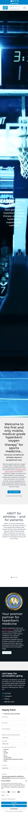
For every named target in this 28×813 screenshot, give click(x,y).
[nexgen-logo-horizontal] (11, 8)
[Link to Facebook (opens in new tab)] (16, 1)
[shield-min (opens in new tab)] (14, 601)
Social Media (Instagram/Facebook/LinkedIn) (13, 758)
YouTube (7, 693)
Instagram (8, 696)
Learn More (8, 573)
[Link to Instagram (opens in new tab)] (14, 1)
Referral (6, 749)
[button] (24, 8)
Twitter (6, 699)
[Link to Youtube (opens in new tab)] (11, 1)
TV (4, 754)
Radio (5, 756)
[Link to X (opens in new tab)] (18, 1)
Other (5, 761)
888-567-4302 (14, 3)
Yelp (5, 751)
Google (6, 752)
